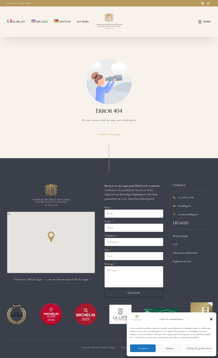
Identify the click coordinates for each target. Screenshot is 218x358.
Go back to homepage (109, 134)
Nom (108, 207)
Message (109, 264)
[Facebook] (202, 3)
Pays (107, 249)
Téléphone (111, 235)
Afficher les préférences (198, 348)
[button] (211, 319)
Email (108, 221)
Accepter (143, 348)
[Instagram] (208, 3)
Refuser (170, 348)
